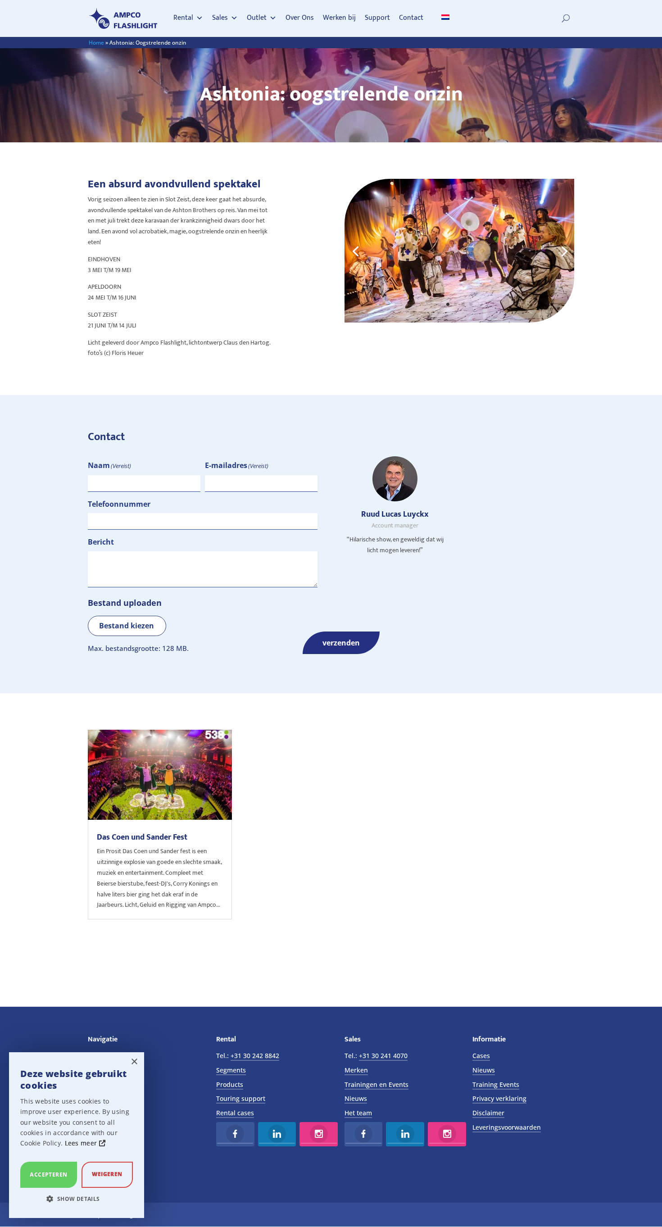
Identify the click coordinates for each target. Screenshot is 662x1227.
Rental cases (235, 1113)
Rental (183, 18)
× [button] (134, 1062)
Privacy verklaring (499, 1098)
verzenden (341, 643)
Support (377, 18)
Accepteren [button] (48, 1174)
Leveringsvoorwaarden (506, 1127)
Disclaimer (488, 1113)
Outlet (257, 18)
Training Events (495, 1084)
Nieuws (356, 1098)
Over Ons (300, 18)
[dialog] (76, 1135)
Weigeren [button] (107, 1174)
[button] (76, 1199)
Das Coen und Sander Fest (142, 837)
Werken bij (339, 18)
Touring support (240, 1098)
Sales (220, 18)
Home (96, 42)
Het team (358, 1113)
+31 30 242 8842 (255, 1055)
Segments (231, 1070)
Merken (356, 1070)
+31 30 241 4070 (383, 1055)
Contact (411, 18)
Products (229, 1084)
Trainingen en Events (376, 1084)
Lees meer (82, 1143)
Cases (481, 1055)
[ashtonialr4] (459, 320)
